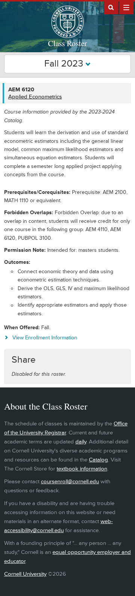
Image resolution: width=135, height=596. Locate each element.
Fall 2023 (65, 64)
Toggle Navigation (126, 7)
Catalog (98, 459)
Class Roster (67, 43)
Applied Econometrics (35, 96)
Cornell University (25, 574)
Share (24, 359)
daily (80, 441)
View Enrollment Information (44, 337)
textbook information (82, 468)
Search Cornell (111, 7)
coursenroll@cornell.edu (70, 481)
